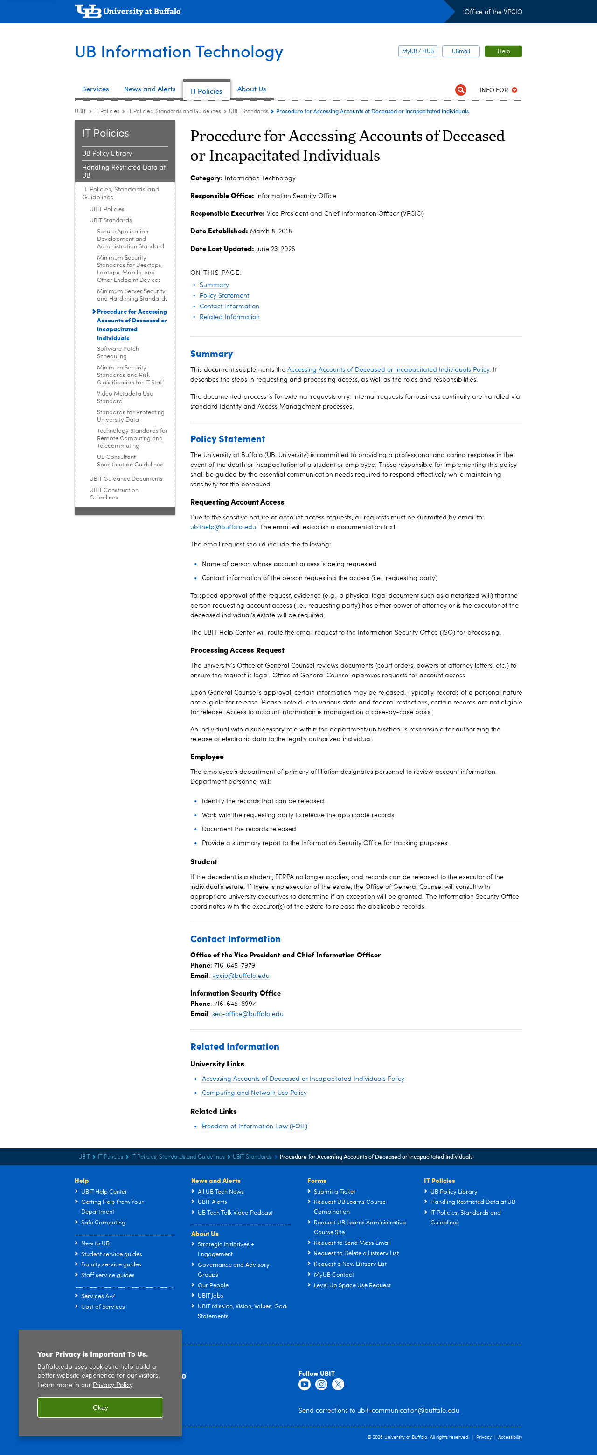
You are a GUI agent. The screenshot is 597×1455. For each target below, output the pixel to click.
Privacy (484, 1437)
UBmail (461, 52)
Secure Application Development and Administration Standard (130, 239)
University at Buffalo (405, 1437)
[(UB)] (265, 13)
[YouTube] (304, 1385)
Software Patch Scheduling (118, 353)
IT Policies (106, 112)
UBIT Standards (248, 112)
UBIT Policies (107, 209)
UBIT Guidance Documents (126, 479)
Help (504, 52)
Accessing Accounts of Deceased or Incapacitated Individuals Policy (388, 370)
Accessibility (510, 1437)
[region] (100, 1383)
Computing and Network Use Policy (254, 1093)
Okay (100, 1407)
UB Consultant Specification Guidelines (130, 461)
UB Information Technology (179, 50)
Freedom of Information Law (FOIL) (254, 1126)
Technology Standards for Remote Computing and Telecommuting (132, 438)
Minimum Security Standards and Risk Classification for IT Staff (130, 375)
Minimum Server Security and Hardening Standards (132, 295)
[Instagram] (321, 1385)
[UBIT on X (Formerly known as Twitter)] (338, 1385)
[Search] (460, 89)
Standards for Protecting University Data (131, 416)
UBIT (80, 112)
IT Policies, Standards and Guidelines (174, 112)
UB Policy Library (107, 153)
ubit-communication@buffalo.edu (408, 1410)
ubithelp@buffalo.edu (223, 527)
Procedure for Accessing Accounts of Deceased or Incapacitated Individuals (132, 324)
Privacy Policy (112, 1385)
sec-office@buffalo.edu (248, 1014)
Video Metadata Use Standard (125, 397)
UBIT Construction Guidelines (114, 494)
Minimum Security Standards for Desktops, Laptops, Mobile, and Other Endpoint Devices (130, 269)
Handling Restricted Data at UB (124, 171)
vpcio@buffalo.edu (241, 976)
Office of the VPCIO (493, 12)
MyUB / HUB (418, 52)
